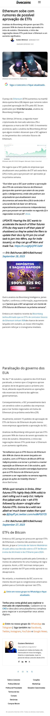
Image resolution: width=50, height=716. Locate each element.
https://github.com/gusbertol (27, 647)
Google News (40, 631)
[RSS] (27, 671)
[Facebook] (19, 661)
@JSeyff (10, 514)
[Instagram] (22, 671)
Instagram (16, 631)
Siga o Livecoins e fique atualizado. (27, 84)
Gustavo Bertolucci (22, 40)
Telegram (7, 627)
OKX (4, 608)
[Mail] (26, 661)
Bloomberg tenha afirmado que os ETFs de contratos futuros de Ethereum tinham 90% (24, 317)
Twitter (5, 631)
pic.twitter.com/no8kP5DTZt (30, 514)
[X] (29, 661)
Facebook (36, 627)
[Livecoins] (23, 2)
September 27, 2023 (13, 524)
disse (27, 214)
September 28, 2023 (13, 256)
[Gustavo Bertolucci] (13, 40)
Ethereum (18, 98)
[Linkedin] (22, 661)
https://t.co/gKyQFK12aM (28, 246)
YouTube (26, 631)
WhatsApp (36, 623)
